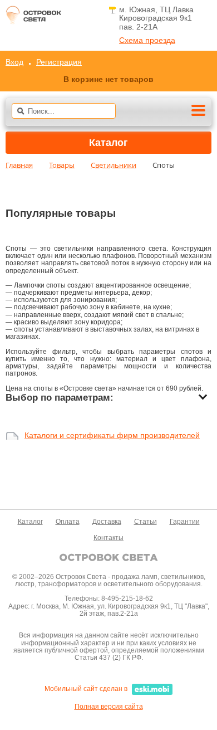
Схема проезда (147, 40)
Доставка (106, 521)
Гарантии (185, 521)
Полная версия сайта (109, 706)
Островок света (33, 18)
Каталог (30, 521)
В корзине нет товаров (108, 79)
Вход (14, 61)
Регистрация (59, 61)
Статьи (145, 521)
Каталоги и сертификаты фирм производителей (112, 435)
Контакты (108, 538)
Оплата (68, 521)
